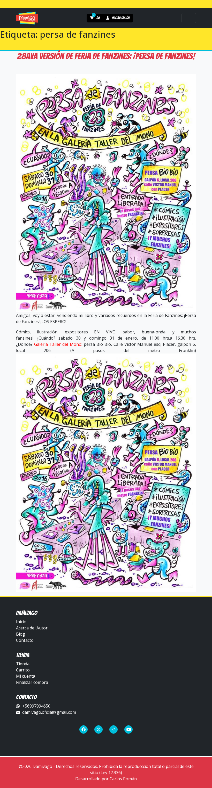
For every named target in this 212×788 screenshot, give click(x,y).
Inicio (21, 622)
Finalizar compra (32, 682)
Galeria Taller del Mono (57, 344)
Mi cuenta (25, 676)
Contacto (25, 640)
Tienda (22, 664)
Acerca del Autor (32, 628)
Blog (20, 634)
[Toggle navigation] (188, 18)
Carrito (23, 670)
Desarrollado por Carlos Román (106, 779)
